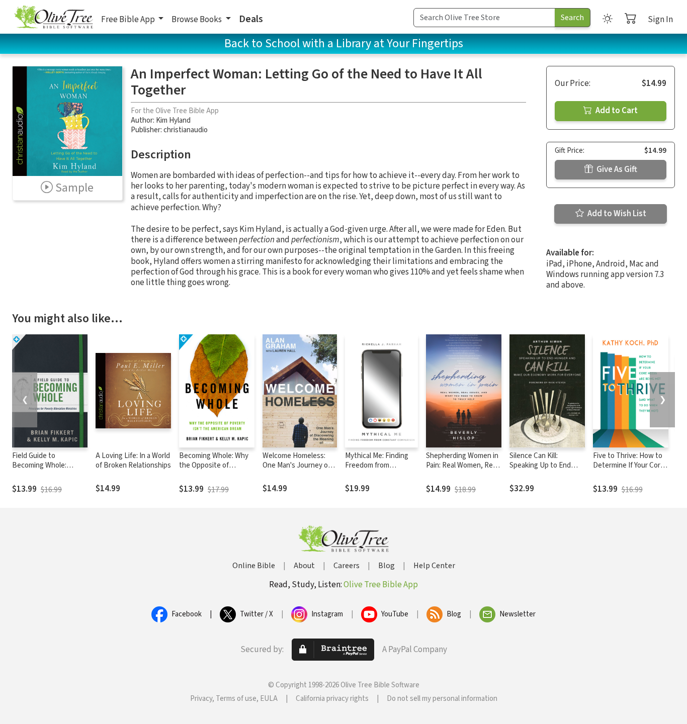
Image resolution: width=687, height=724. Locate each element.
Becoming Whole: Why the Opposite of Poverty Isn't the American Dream (213, 470)
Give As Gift (616, 169)
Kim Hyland (173, 120)
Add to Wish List (616, 214)
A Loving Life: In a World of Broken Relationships (133, 460)
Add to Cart (616, 111)
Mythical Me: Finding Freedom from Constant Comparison (379, 465)
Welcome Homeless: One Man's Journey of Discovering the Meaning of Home (296, 470)
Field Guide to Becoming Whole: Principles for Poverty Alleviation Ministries (46, 470)
